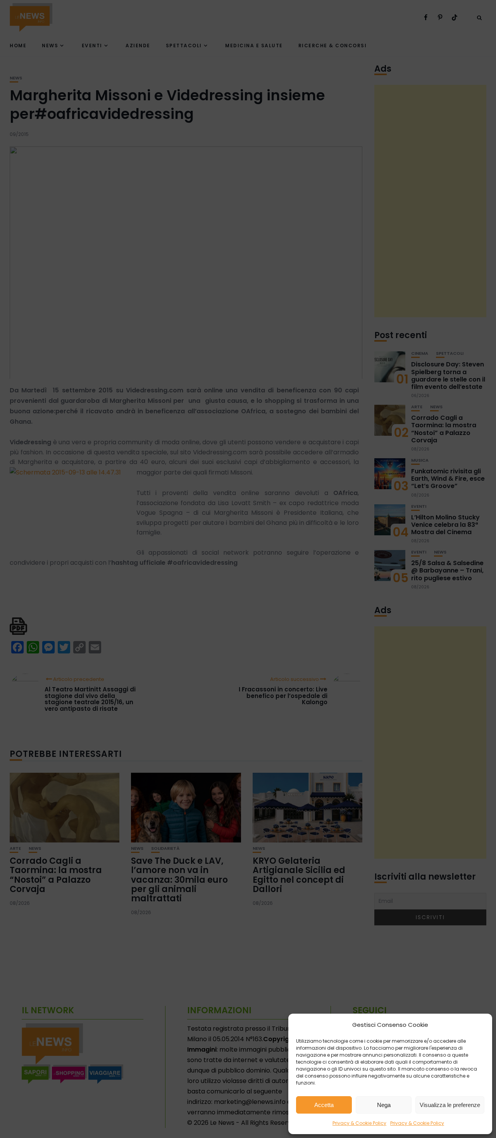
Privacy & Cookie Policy (359, 1123)
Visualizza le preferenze (450, 1105)
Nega (384, 1105)
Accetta (324, 1105)
